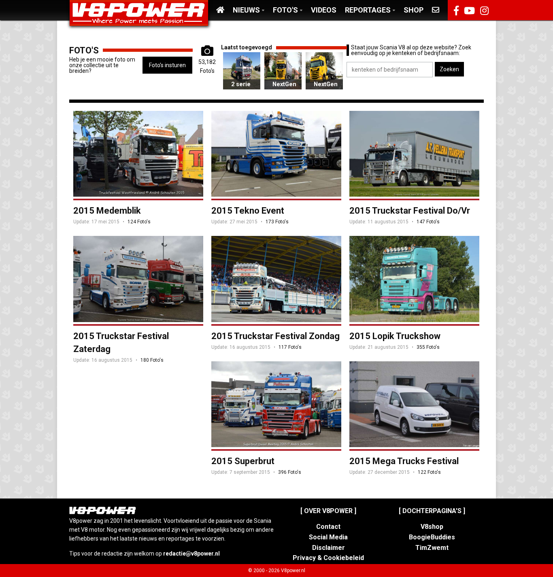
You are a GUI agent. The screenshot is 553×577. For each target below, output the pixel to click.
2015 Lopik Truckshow (394, 336)
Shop (413, 10)
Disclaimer (328, 548)
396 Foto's (289, 472)
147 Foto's (428, 222)
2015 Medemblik (107, 211)
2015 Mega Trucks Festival (404, 461)
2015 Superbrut (242, 461)
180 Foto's (152, 360)
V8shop (432, 526)
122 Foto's (429, 472)
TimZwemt (432, 548)
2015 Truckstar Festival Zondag (275, 336)
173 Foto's (277, 222)
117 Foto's (290, 347)
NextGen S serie (283, 89)
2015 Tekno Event (247, 211)
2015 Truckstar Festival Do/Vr (409, 211)
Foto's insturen (167, 65)
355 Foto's (428, 347)
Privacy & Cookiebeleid (328, 558)
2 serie (241, 84)
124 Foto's (139, 222)
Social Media (328, 537)
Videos (323, 10)
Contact (328, 526)
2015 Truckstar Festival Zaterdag (121, 342)
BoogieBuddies (432, 537)
